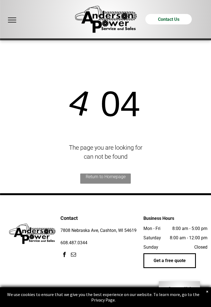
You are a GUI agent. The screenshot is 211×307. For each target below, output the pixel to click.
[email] (73, 255)
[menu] (12, 20)
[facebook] (64, 255)
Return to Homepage (106, 176)
